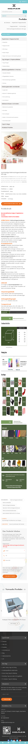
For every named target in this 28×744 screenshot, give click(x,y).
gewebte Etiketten (7, 73)
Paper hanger (6, 52)
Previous (1, 611)
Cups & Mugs (6, 124)
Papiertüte (5, 42)
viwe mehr (13, 623)
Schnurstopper (6, 114)
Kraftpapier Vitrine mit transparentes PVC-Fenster (14, 619)
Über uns (4, 644)
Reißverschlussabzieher (8, 107)
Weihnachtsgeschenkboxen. (16, 500)
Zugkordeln (5, 90)
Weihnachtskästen (7, 502)
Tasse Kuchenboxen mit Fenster (16, 524)
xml (3, 659)
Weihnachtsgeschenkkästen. (9, 505)
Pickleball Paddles (7, 128)
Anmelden (6, 699)
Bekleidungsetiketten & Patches (11, 70)
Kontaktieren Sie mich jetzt (11, 204)
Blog (3, 653)
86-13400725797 (5, 718)
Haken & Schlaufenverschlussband (10, 117)
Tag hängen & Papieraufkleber (11, 59)
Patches (4, 83)
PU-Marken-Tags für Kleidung (9, 679)
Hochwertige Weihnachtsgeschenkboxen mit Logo (13, 546)
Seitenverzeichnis (6, 656)
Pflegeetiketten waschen (8, 76)
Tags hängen (6, 63)
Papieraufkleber (6, 66)
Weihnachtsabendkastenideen (9, 510)
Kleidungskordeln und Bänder (11, 87)
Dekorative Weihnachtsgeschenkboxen (11, 508)
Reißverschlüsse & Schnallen (10, 104)
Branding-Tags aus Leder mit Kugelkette (12, 676)
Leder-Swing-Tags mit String (9, 667)
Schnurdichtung (6, 97)
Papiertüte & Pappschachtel (19, 23)
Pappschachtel (13, 26)
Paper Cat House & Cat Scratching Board (12, 56)
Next (26, 611)
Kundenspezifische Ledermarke (9, 670)
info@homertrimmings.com (7, 722)
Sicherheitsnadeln (7, 120)
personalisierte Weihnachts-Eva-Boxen (11, 513)
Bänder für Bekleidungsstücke (9, 93)
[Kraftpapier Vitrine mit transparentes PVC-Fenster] (14, 592)
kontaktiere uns (6, 650)
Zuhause (8, 23)
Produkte (4, 647)
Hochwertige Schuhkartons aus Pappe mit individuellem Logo (12, 520)
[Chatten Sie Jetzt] (13, 741)
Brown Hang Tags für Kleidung (9, 673)
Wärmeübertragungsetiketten (9, 80)
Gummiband (5, 100)
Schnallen (5, 110)
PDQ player (5, 49)
